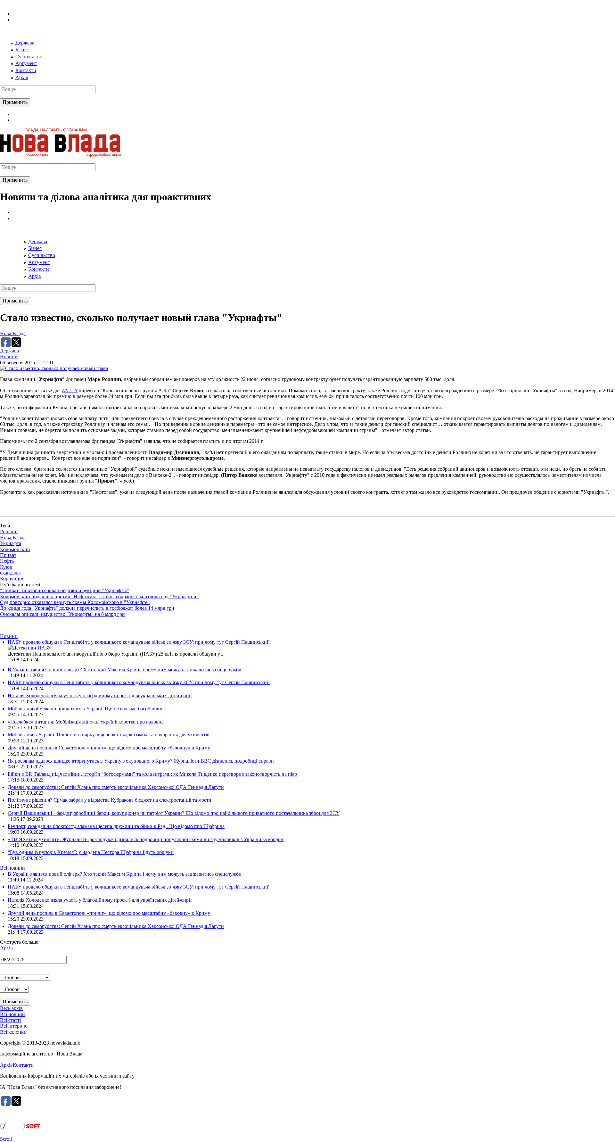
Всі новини (12, 868)
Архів (21, 77)
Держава (24, 43)
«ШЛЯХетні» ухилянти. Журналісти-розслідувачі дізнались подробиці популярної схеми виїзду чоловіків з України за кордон (145, 839)
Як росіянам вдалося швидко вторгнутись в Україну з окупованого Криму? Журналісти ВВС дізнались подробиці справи (141, 761)
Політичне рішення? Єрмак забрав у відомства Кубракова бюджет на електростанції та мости (109, 800)
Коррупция (12, 578)
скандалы (10, 572)
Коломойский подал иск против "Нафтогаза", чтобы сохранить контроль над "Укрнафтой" (99, 596)
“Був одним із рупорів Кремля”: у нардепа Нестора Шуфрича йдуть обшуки (91, 852)
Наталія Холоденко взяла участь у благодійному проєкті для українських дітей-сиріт (100, 695)
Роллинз (9, 531)
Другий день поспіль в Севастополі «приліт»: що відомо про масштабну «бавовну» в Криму (109, 747)
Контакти (25, 70)
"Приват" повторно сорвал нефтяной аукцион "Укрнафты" (64, 590)
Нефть (7, 561)
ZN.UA (70, 390)
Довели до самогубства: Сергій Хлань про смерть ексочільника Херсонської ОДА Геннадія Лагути (116, 787)
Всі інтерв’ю (14, 1026)
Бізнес (22, 49)
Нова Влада (13, 333)
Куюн (6, 567)
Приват (8, 555)
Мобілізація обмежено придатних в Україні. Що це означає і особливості (87, 708)
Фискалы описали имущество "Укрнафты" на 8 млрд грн (62, 614)
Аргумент (26, 63)
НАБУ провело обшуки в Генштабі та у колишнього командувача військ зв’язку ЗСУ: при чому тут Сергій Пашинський (139, 642)
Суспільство (28, 56)
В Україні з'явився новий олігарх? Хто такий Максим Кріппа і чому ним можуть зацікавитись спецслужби (125, 669)
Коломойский (15, 549)
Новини (9, 356)
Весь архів (11, 1008)
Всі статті (10, 1020)
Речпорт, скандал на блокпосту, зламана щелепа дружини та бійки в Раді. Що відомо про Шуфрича (116, 826)
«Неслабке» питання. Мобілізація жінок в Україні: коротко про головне (86, 721)
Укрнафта (10, 543)
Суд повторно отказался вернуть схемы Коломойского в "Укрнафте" (75, 602)
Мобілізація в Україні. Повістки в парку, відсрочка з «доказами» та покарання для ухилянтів (108, 734)
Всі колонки (13, 1032)
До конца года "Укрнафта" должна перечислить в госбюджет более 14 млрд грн (87, 608)
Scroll (6, 1139)
